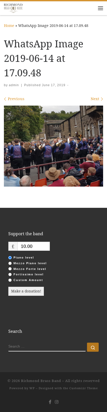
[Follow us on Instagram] (56, 402)
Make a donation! (26, 291)
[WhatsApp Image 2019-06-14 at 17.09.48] (53, 146)
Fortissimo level (29, 274)
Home (9, 25)
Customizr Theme (83, 388)
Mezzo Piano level (30, 263)
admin (14, 85)
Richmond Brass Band (41, 380)
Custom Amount (28, 280)
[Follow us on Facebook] (50, 402)
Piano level (24, 257)
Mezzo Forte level (30, 268)
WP (32, 388)
